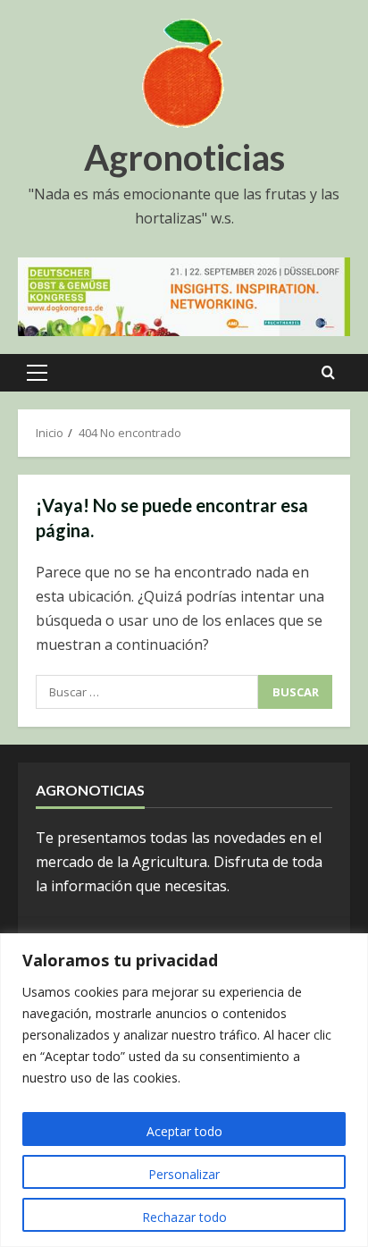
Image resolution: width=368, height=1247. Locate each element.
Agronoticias (184, 157)
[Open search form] (328, 373)
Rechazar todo (184, 1217)
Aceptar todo (184, 1131)
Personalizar (184, 1174)
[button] (37, 373)
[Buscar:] (147, 692)
